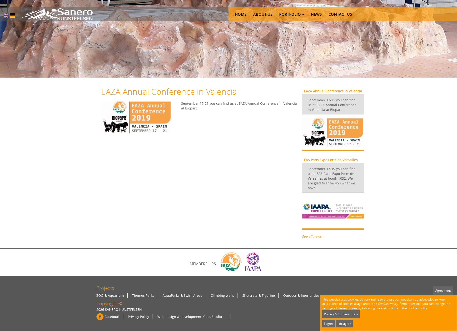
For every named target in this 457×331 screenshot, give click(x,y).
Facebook (112, 316)
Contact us (340, 14)
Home (241, 14)
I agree (328, 323)
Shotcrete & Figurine (258, 295)
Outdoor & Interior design (303, 295)
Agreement (443, 290)
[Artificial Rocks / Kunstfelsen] (57, 14)
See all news (312, 236)
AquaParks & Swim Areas (182, 295)
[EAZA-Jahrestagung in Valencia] (12, 15)
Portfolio (290, 14)
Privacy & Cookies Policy (341, 314)
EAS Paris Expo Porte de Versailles (331, 160)
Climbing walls (222, 295)
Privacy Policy (138, 316)
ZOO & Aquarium (110, 295)
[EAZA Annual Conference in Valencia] (6, 15)
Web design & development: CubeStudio (189, 316)
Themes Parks (143, 295)
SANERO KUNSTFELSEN (123, 309)
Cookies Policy (388, 303)
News (316, 14)
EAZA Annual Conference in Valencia (333, 91)
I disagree (344, 323)
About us (263, 14)
